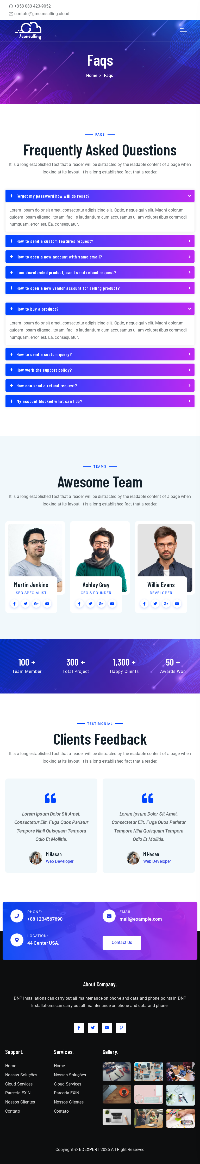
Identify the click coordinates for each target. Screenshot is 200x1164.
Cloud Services (19, 1084)
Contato (12, 1111)
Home (91, 75)
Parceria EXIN (17, 1092)
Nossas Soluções (21, 1074)
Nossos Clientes (20, 1102)
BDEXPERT (89, 1149)
